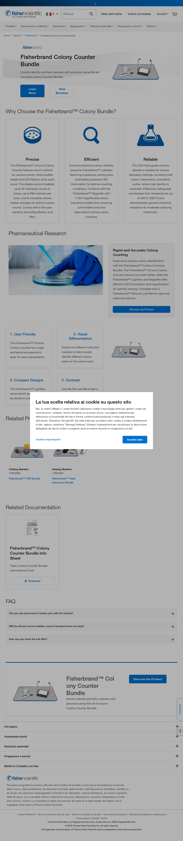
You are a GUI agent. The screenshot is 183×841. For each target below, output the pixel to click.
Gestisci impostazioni (48, 439)
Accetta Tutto (135, 439)
